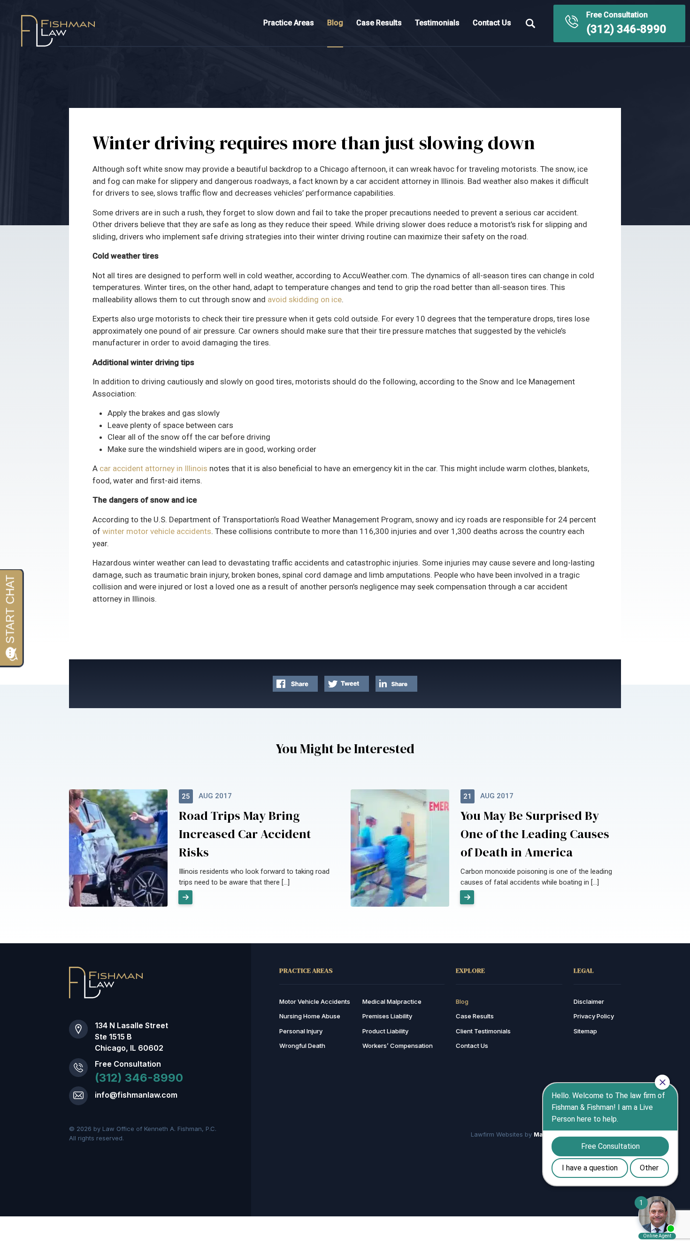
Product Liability (385, 1031)
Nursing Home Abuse (309, 1016)
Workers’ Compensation (397, 1045)
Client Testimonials (483, 1031)
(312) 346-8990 (626, 29)
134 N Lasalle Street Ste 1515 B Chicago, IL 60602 (131, 1037)
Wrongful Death (302, 1045)
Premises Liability (387, 1016)
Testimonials (437, 22)
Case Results (379, 22)
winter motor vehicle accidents (156, 531)
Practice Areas (288, 22)
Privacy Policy (594, 1016)
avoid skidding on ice (305, 299)
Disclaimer (589, 1001)
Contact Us (492, 22)
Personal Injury (300, 1031)
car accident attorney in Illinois (153, 468)
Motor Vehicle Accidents (314, 1001)
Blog (335, 22)
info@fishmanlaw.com (136, 1095)
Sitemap (585, 1031)
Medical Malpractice (392, 1001)
